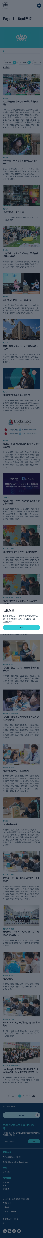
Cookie (6, 621)
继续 (21, 627)
